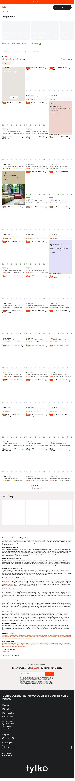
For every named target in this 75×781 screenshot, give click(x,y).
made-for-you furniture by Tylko (40, 627)
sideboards (37, 581)
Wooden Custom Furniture (13, 636)
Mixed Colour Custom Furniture (28, 638)
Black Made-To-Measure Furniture (27, 635)
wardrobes (63, 563)
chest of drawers (47, 563)
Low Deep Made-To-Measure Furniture (40, 643)
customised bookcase (7, 584)
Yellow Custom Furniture (26, 636)
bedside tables (39, 563)
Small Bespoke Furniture (20, 646)
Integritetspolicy (50, 683)
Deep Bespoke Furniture (37, 644)
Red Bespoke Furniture (38, 636)
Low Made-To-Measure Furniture (22, 643)
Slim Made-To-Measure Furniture (62, 644)
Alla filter (66, 59)
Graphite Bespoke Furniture (14, 638)
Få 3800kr (49, 673)
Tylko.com (5, 655)
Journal (4, 651)
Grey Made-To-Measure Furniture (44, 635)
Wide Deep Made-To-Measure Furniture (21, 644)
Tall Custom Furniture (49, 644)
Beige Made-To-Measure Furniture (53, 636)
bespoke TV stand (22, 582)
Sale (8, 651)
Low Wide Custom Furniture (56, 643)
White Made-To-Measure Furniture (10, 635)
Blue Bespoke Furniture (58, 635)
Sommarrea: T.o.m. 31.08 (37, 1)
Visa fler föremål (37, 486)
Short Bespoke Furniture (8, 646)
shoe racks (56, 563)
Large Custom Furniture (8, 643)
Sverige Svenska (10, 747)
